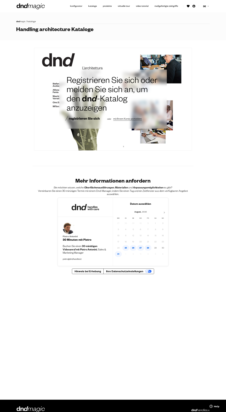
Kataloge (92, 6)
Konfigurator (76, 6)
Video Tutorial (142, 6)
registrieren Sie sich (84, 119)
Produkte (107, 6)
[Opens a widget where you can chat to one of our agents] (214, 406)
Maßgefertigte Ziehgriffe (166, 6)
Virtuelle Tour (124, 6)
